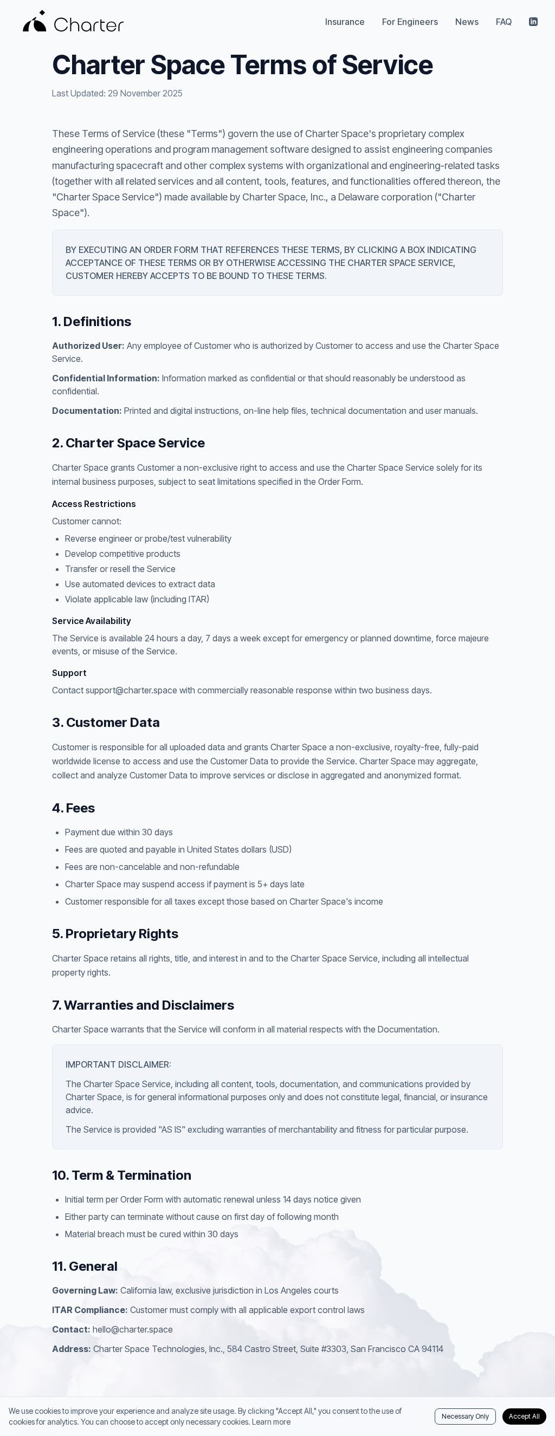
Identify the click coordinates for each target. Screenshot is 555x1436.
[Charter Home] (73, 22)
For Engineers (410, 21)
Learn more (271, 1421)
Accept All (524, 1416)
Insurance (345, 21)
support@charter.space (131, 690)
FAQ (504, 21)
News (467, 21)
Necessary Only (465, 1416)
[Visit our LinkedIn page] (533, 21)
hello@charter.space (133, 1329)
